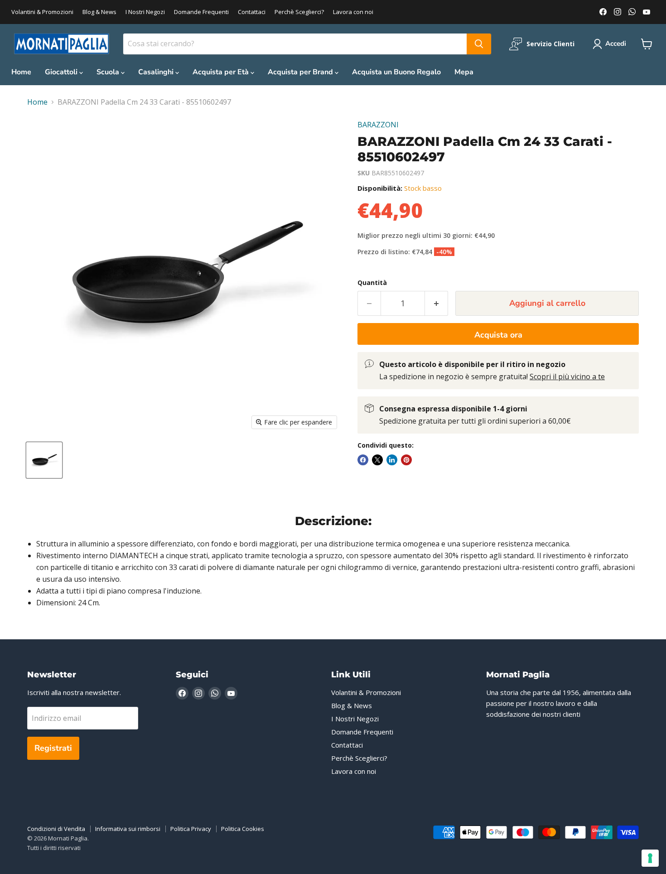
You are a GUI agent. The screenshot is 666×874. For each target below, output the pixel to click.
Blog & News (99, 12)
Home (21, 72)
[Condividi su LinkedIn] (391, 459)
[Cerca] (479, 44)
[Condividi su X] (377, 459)
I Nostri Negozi (145, 12)
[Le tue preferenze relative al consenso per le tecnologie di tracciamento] (650, 858)
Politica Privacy (190, 829)
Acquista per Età (222, 72)
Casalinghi (156, 72)
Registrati (53, 748)
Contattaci (251, 12)
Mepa (463, 72)
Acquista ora (498, 334)
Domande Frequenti (201, 12)
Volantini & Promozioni (42, 12)
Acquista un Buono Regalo (396, 72)
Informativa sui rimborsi (127, 829)
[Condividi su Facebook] (362, 459)
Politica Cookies (242, 829)
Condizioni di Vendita (56, 829)
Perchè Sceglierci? (299, 12)
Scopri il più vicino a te (567, 376)
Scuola (109, 72)
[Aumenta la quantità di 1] (436, 303)
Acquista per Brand (301, 72)
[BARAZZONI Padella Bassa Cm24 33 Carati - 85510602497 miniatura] (44, 460)
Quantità (372, 282)
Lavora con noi (353, 12)
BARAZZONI (378, 125)
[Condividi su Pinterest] (406, 459)
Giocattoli (62, 72)
